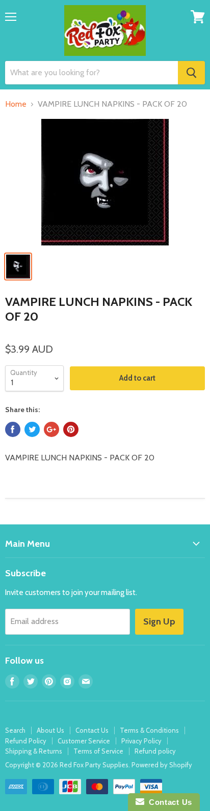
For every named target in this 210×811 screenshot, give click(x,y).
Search (15, 730)
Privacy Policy (141, 741)
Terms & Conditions (149, 730)
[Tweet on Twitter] (32, 429)
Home (16, 104)
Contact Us (92, 730)
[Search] (191, 72)
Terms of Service (98, 751)
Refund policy (155, 751)
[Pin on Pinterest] (70, 429)
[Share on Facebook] (12, 429)
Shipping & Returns (33, 751)
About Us (50, 730)
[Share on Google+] (51, 429)
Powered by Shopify (162, 765)
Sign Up (159, 621)
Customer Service (84, 741)
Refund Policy (25, 741)
